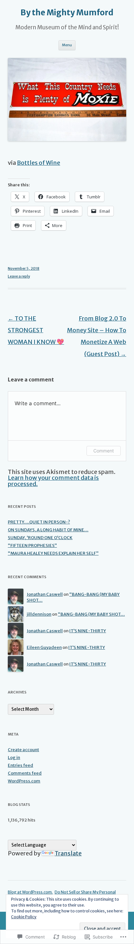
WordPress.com (24, 781)
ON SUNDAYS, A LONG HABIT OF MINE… (48, 530)
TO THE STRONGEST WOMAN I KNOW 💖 (36, 330)
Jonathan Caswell (45, 594)
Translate (68, 853)
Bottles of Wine (38, 162)
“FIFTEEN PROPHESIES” (32, 545)
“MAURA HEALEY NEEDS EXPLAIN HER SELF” (53, 553)
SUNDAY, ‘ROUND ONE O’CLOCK (40, 537)
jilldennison (39, 614)
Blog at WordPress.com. (30, 892)
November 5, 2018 (23, 268)
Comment (103, 450)
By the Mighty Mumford (67, 13)
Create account (23, 749)
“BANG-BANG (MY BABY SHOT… (91, 614)
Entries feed (20, 765)
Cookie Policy (23, 916)
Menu (67, 45)
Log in (14, 757)
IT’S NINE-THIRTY (87, 631)
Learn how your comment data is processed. (53, 480)
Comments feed (25, 773)
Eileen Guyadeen (44, 647)
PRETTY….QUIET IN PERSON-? (39, 522)
